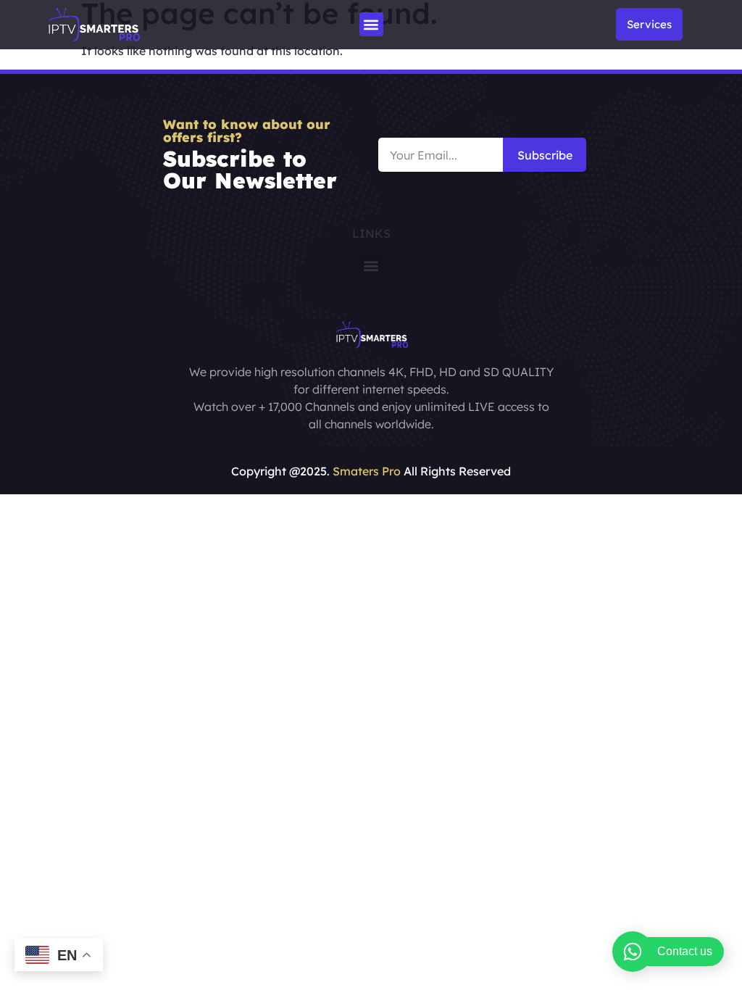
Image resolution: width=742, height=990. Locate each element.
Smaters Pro (367, 471)
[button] (371, 24)
